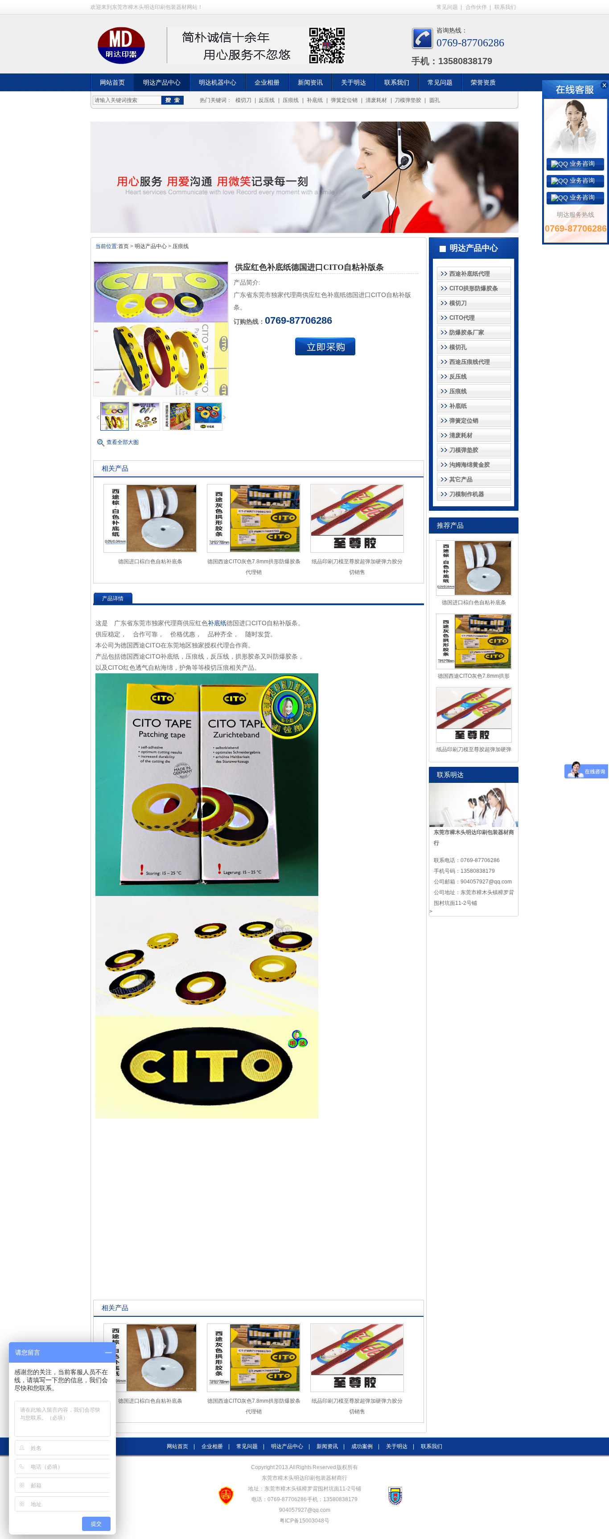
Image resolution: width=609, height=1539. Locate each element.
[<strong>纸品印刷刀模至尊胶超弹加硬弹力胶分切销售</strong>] (357, 551)
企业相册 (267, 82)
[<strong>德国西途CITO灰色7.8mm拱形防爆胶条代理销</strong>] (253, 551)
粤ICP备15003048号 (304, 1521)
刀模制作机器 (466, 494)
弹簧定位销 (344, 100)
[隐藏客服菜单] (575, 117)
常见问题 (447, 7)
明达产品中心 (162, 82)
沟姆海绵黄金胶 (469, 464)
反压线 (267, 100)
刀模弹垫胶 (408, 100)
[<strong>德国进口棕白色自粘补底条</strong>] (150, 551)
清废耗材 (376, 100)
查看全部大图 (123, 442)
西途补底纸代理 (469, 273)
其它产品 (461, 479)
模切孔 (458, 347)
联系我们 (505, 7)
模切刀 (243, 100)
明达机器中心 (217, 82)
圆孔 (434, 100)
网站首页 (112, 82)
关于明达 (353, 82)
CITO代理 (462, 317)
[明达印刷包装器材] (124, 50)
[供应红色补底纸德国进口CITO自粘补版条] (114, 429)
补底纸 (315, 100)
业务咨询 (581, 163)
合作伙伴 (476, 7)
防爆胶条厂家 (466, 332)
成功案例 (362, 1446)
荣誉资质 (483, 82)
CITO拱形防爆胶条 (473, 288)
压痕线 (291, 100)
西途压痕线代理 (469, 361)
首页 (123, 246)
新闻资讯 (310, 82)
